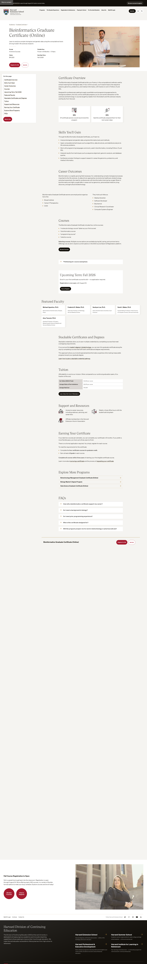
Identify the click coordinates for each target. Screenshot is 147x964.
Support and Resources (11, 104)
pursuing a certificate (77, 461)
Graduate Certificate (21, 24)
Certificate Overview (10, 80)
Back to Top (8, 119)
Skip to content (6, 2)
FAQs (6, 113)
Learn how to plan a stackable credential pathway (74, 358)
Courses (7, 89)
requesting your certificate (105, 461)
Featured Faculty (9, 95)
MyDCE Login (7, 917)
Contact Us (21, 917)
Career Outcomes (10, 86)
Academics (12, 24)
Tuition (6, 101)
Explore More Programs (12, 110)
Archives (14, 917)
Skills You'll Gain (9, 83)
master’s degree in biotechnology (80, 347)
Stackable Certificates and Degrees (15, 98)
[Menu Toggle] (138, 11)
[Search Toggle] (141, 11)
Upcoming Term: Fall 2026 (12, 92)
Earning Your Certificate (12, 107)
